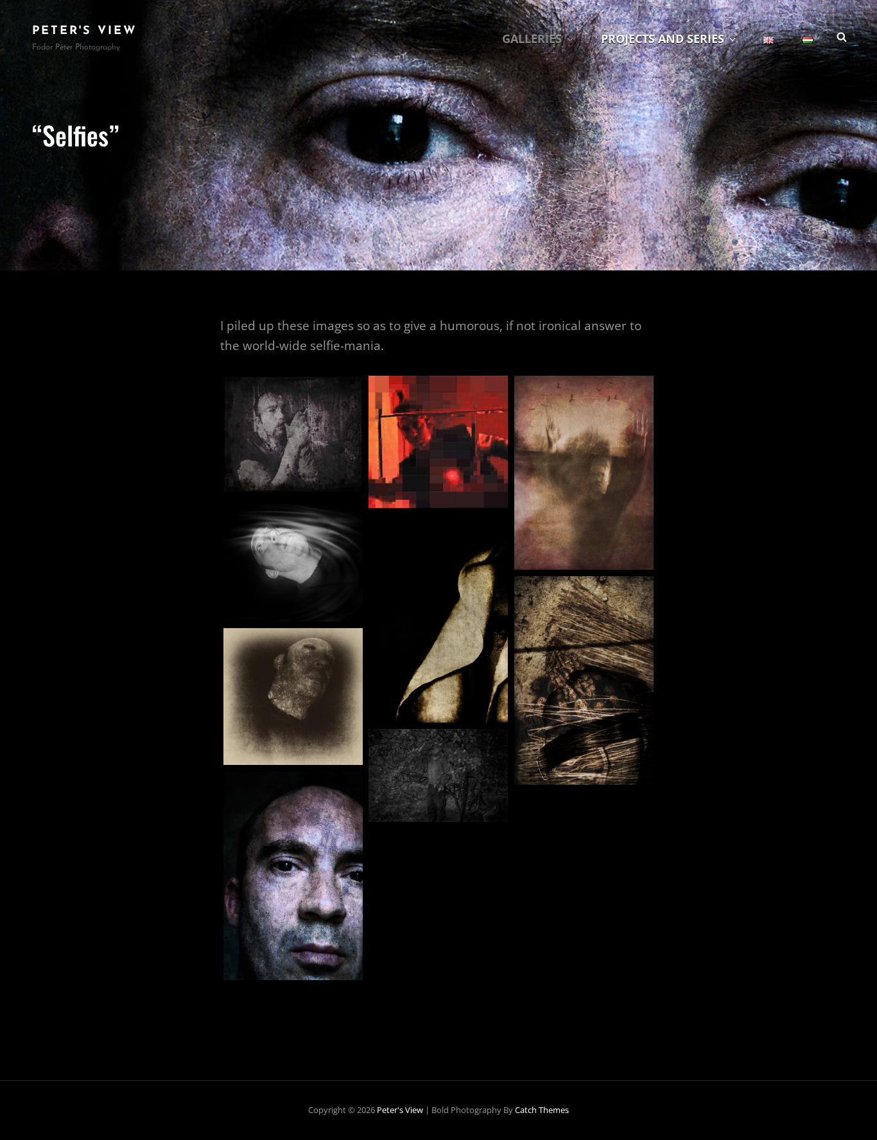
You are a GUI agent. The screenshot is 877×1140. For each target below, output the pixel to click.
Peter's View (84, 31)
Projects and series (662, 38)
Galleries (532, 38)
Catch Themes (542, 1110)
